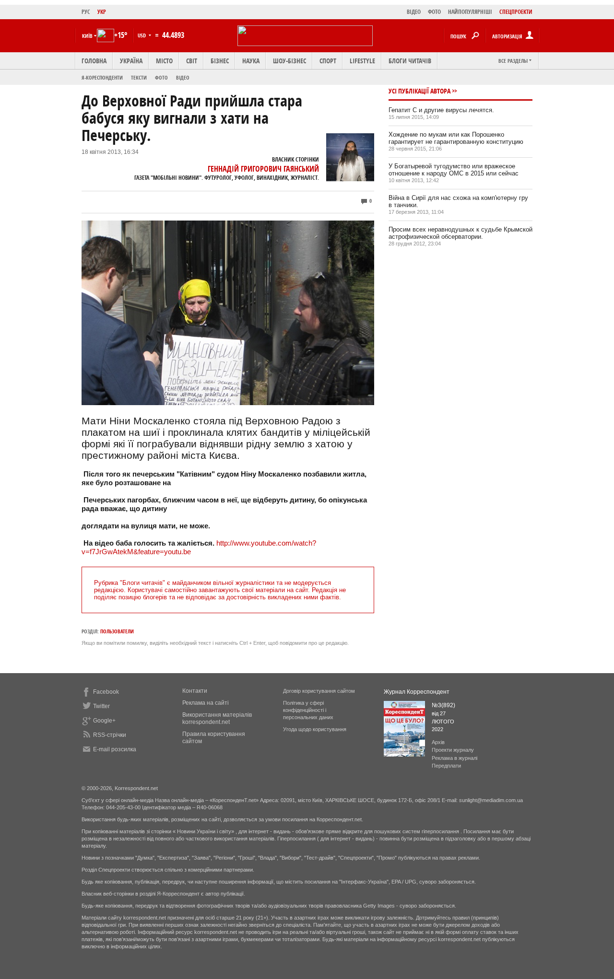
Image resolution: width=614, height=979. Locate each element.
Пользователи (117, 631)
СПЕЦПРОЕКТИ (515, 12)
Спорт (327, 60)
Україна (131, 60)
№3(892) (443, 705)
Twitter (101, 706)
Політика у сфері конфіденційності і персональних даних (308, 710)
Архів (438, 742)
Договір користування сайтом (319, 691)
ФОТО (434, 12)
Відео (182, 77)
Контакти (194, 691)
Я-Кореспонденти (102, 77)
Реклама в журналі (454, 758)
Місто (164, 60)
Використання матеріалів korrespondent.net (217, 718)
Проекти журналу (453, 750)
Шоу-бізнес (289, 60)
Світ (191, 60)
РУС (86, 12)
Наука (251, 60)
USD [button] (142, 35)
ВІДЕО (414, 12)
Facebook (106, 691)
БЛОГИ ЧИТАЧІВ (410, 60)
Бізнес (220, 60)
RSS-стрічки (109, 735)
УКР (101, 12)
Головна (94, 60)
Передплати (446, 766)
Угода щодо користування (314, 729)
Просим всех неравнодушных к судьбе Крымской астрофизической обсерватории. (460, 233)
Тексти (139, 77)
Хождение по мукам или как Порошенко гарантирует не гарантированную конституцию (456, 138)
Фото (161, 77)
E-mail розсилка (114, 749)
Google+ (104, 720)
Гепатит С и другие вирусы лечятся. (441, 110)
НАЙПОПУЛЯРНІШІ (470, 12)
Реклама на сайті (205, 702)
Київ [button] (87, 35)
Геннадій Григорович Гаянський (263, 168)
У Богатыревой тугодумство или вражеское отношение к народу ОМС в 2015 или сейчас (454, 170)
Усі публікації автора (419, 90)
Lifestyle (362, 60)
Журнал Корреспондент (416, 691)
